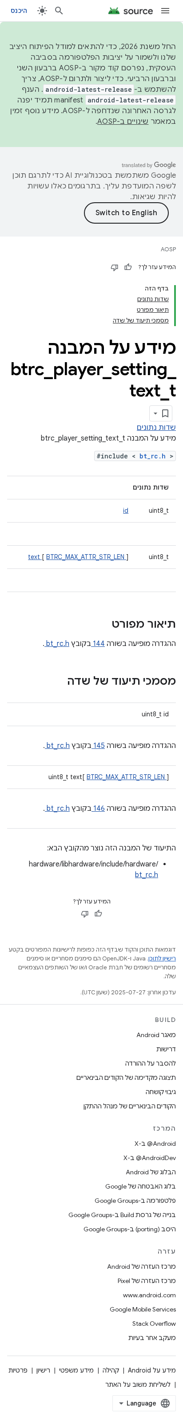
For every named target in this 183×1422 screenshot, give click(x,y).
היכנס (19, 11)
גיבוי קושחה (161, 1092)
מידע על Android (152, 1370)
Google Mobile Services (143, 1309)
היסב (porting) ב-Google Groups (130, 1229)
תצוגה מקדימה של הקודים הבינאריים (126, 1078)
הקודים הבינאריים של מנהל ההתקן (130, 1106)
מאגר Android (156, 1035)
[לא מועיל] (114, 267)
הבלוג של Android (151, 1172)
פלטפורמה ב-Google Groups (135, 1201)
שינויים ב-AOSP (123, 121)
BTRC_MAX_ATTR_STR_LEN (86, 557)
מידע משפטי (76, 1370)
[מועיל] (128, 267)
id (125, 511)
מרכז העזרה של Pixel (147, 1281)
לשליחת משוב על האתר (138, 1384)
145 (98, 745)
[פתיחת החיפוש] (59, 10)
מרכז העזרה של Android (141, 1267)
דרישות (166, 1049)
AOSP (168, 249)
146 (98, 808)
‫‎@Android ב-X (155, 1144)
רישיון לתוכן (162, 958)
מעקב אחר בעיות (152, 1338)
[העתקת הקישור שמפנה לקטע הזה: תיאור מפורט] (100, 625)
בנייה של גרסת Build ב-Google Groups (122, 1215)
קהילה (111, 1370)
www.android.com (149, 1295)
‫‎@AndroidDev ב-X (149, 1158)
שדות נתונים (156, 427)
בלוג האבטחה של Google (140, 1186)
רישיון (43, 1370)
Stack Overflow (154, 1324)
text (35, 557)
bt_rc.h (154, 456)
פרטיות (18, 1370)
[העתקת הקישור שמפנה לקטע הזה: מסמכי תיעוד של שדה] (55, 682)
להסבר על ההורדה (150, 1063)
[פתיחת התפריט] (165, 10)
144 (98, 643)
